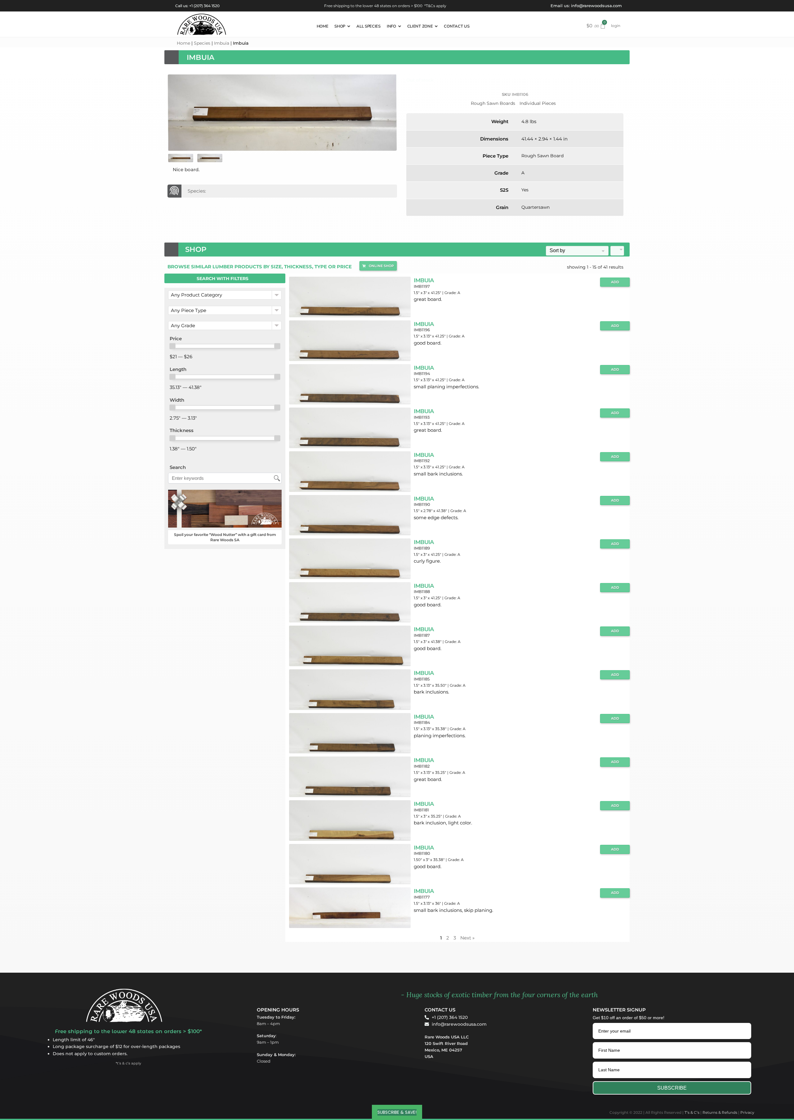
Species (202, 43)
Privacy (747, 1112)
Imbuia (221, 43)
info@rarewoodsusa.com (596, 5)
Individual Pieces (538, 103)
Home (183, 43)
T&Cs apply (436, 5)
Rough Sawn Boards (493, 103)
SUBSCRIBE (672, 1088)
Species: (197, 191)
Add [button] (615, 282)
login (615, 25)
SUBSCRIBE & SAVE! (397, 1112)
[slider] (172, 346)
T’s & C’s (692, 1112)
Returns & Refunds (720, 1112)
